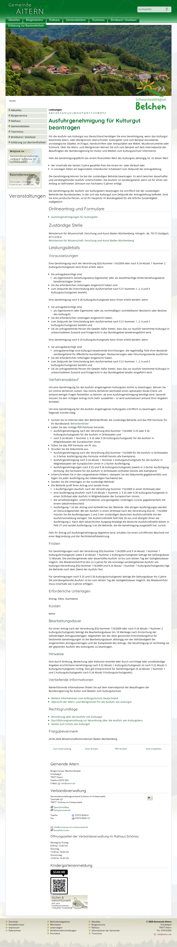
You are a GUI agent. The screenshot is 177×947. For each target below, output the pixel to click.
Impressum (14, 927)
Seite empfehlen (153, 748)
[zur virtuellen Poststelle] (69, 909)
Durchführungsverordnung (97, 720)
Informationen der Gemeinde (106, 930)
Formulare (55, 933)
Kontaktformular (61, 830)
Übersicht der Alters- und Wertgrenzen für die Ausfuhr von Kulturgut (91, 702)
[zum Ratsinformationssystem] (24, 187)
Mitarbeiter (55, 924)
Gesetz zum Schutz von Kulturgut (70, 724)
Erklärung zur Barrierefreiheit (26, 25)
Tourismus (98, 20)
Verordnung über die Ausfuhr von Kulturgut (76, 716)
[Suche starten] (167, 9)
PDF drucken (121, 748)
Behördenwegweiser (60, 921)
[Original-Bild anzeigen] (59, 893)
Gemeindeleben (76, 20)
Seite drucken (91, 748)
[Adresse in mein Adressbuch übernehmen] (151, 800)
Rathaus (54, 20)
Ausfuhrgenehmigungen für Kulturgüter (74, 217)
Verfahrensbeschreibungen (63, 930)
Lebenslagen (56, 927)
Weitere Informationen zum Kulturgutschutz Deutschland (84, 698)
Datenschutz (15, 930)
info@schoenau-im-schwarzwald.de (71, 827)
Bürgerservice (34, 20)
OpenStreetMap (61, 807)
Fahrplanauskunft (62, 810)
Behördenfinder (80, 423)
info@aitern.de (68, 783)
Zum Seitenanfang (62, 748)
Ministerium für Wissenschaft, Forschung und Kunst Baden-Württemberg (91, 240)
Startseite (13, 921)
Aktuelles (14, 20)
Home (12, 100)
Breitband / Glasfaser (124, 20)
